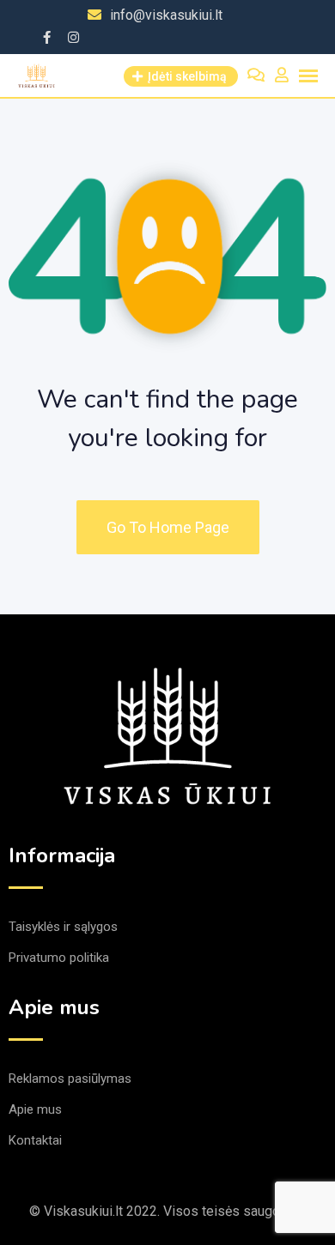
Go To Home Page (168, 527)
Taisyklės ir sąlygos (63, 926)
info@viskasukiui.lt (166, 15)
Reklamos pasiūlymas (70, 1078)
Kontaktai (35, 1140)
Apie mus (35, 1109)
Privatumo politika (59, 957)
